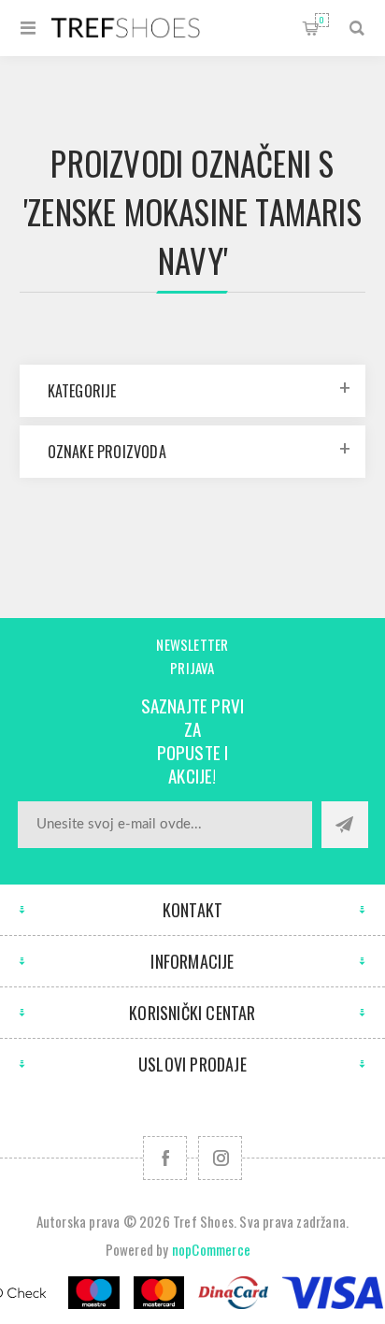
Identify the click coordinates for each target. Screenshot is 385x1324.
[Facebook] (165, 1158)
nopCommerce (211, 1249)
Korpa (322, 19)
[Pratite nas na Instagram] (220, 1158)
